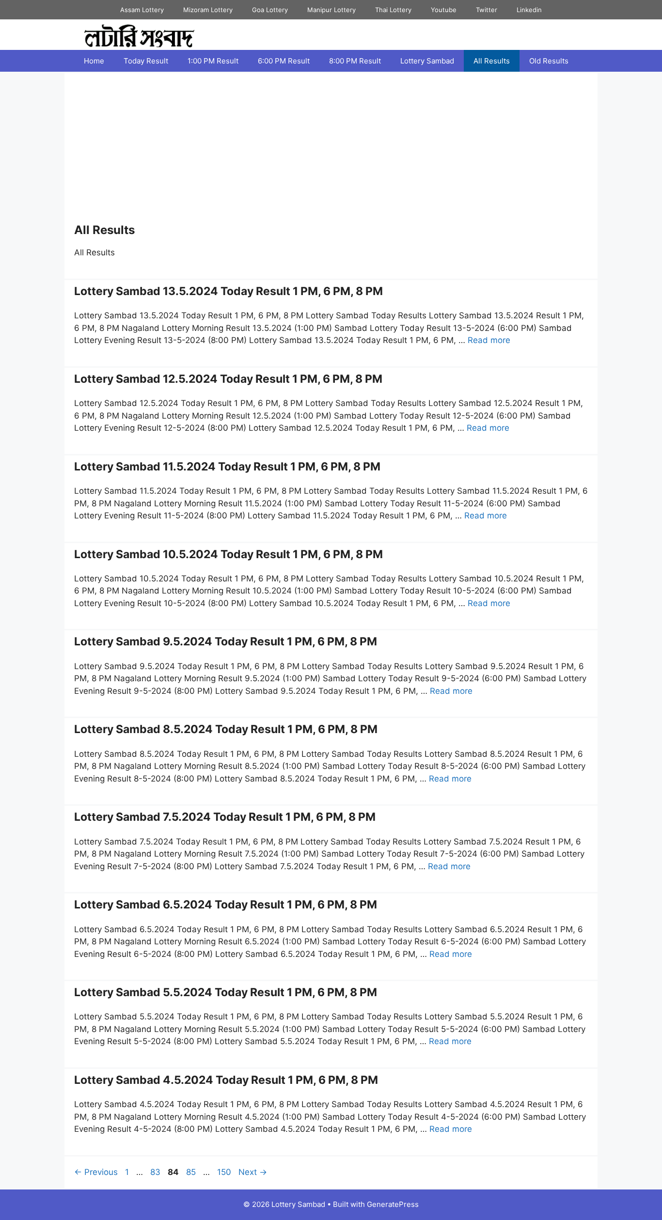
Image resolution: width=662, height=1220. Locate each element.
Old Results (548, 60)
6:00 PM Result (284, 60)
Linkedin (529, 10)
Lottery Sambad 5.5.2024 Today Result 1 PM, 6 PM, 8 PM (225, 992)
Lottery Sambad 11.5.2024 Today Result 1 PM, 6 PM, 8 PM (227, 466)
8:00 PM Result (355, 60)
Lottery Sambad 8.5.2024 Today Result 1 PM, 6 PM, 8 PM (226, 729)
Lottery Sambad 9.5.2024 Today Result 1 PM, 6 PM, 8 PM (225, 641)
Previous (96, 1172)
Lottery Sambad (427, 60)
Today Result (146, 60)
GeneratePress (393, 1204)
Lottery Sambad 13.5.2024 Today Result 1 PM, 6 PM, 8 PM (228, 291)
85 (192, 1172)
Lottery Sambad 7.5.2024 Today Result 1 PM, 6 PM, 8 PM (225, 817)
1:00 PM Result (213, 60)
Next (252, 1172)
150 (225, 1172)
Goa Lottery (270, 10)
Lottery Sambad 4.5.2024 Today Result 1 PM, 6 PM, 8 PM (226, 1080)
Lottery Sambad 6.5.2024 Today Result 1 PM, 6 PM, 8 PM (225, 904)
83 (156, 1172)
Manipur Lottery (331, 10)
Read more (489, 340)
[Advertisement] (331, 151)
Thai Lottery (393, 10)
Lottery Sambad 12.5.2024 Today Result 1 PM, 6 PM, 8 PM (228, 379)
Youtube (444, 10)
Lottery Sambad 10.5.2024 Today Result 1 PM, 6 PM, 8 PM (228, 554)
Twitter (486, 10)
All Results (491, 60)
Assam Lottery (142, 10)
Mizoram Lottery (208, 10)
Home (94, 60)
